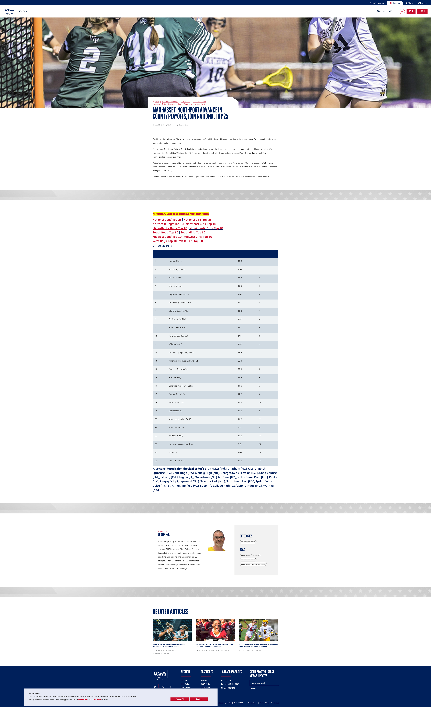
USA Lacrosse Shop (228, 688)
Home (157, 102)
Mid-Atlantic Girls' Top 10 (206, 228)
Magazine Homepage (170, 102)
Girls (257, 556)
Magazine (396, 3)
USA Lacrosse (378, 3)
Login (422, 11)
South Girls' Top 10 (192, 232)
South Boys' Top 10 (165, 232)
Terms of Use (264, 703)
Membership (205, 688)
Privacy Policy (252, 703)
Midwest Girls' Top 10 (198, 237)
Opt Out (199, 699)
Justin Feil (164, 535)
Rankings (381, 11)
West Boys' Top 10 (165, 241)
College (184, 681)
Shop (410, 3)
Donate (423, 3)
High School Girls (199, 102)
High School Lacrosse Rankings (253, 564)
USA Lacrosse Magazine (230, 684)
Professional (186, 688)
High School (185, 102)
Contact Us (205, 684)
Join (411, 11)
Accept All (180, 699)
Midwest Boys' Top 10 (167, 237)
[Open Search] (402, 11)
